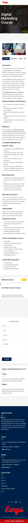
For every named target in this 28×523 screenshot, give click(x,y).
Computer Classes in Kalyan (8, 488)
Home (2, 478)
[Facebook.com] (8, 502)
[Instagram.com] (19, 502)
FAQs (20, 58)
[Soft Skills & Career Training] (1, 284)
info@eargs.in (7, 449)
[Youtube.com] (16, 502)
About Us (3, 483)
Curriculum (14, 58)
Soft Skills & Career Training (10, 288)
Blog (2, 491)
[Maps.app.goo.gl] (12, 502)
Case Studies (4, 486)
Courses (3, 480)
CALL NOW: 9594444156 (15, 521)
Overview (6, 58)
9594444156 (16, 446)
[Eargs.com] (5, 2)
